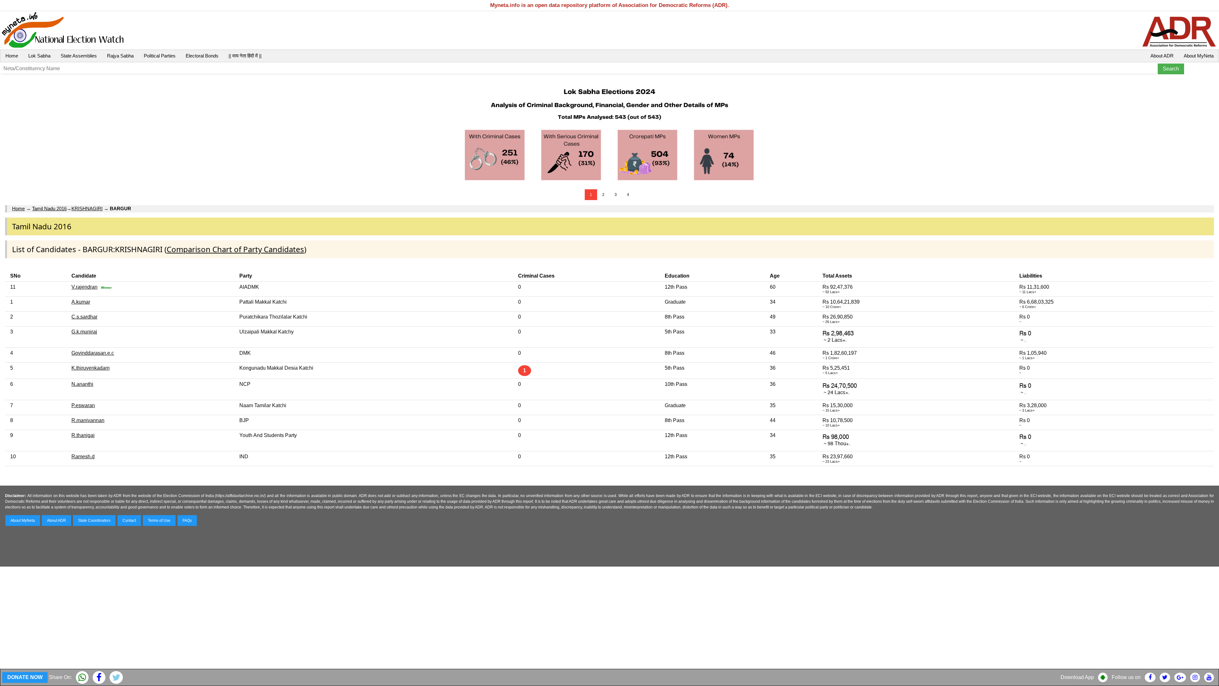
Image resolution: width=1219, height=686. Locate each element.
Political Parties (160, 55)
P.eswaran (83, 405)
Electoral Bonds (202, 55)
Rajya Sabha (120, 55)
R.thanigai (83, 435)
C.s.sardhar (84, 316)
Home (11, 55)
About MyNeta (1199, 55)
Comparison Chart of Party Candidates (235, 249)
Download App (1077, 677)
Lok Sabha (39, 55)
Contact (129, 520)
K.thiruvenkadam (90, 368)
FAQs (187, 520)
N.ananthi (82, 384)
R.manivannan (87, 420)
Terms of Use (159, 520)
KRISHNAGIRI (87, 208)
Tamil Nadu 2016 (49, 208)
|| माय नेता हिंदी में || (245, 55)
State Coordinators (94, 520)
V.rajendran (84, 287)
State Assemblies (79, 55)
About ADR (1162, 55)
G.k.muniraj (84, 331)
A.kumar (80, 302)
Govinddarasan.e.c (92, 353)
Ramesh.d (83, 456)
